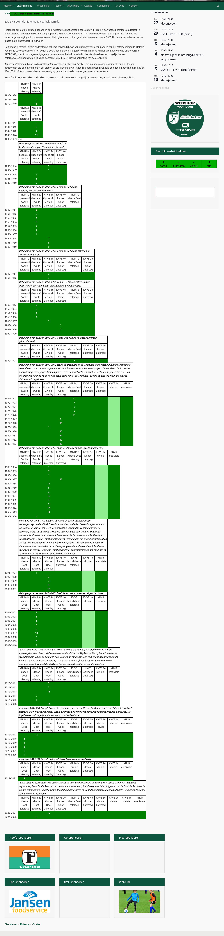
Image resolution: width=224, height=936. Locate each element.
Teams (58, 5)
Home (7, 13)
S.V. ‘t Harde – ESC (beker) (176, 34)
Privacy (24, 924)
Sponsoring (103, 5)
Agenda (88, 5)
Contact (133, 5)
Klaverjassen (168, 23)
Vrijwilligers (73, 5)
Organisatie (43, 5)
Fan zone (119, 5)
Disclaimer (11, 924)
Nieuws (8, 5)
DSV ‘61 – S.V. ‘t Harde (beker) (179, 69)
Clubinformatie (24, 5)
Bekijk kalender (160, 87)
